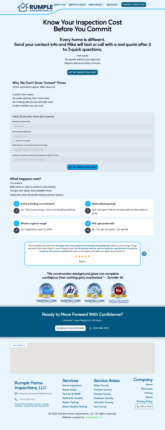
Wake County (101, 385)
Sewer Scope (69, 389)
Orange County (102, 393)
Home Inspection (71, 385)
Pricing (149, 392)
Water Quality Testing (74, 406)
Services (70, 380)
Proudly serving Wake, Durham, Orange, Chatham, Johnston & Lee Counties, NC (32, 405)
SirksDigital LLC (94, 417)
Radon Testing (70, 402)
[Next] (144, 253)
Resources (147, 388)
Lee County (100, 406)
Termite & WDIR (71, 393)
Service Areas (107, 380)
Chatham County (103, 398)
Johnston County (103, 402)
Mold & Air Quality (72, 398)
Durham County (103, 389)
